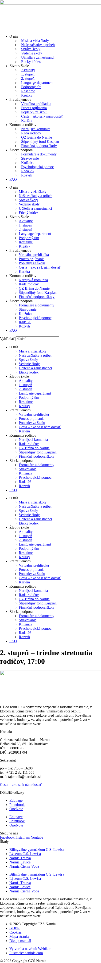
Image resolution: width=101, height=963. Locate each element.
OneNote (16, 809)
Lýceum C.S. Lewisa (25, 854)
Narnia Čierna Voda (24, 866)
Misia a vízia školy (35, 41)
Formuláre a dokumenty (39, 154)
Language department (37, 83)
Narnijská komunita (35, 129)
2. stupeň (28, 78)
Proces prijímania (34, 108)
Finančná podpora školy (39, 146)
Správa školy (30, 49)
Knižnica (28, 163)
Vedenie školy (31, 53)
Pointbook (17, 805)
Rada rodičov (31, 133)
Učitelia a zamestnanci (37, 57)
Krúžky (26, 95)
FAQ (13, 179)
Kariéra (26, 120)
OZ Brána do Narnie (36, 137)
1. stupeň (28, 74)
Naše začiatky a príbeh (38, 45)
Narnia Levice (20, 862)
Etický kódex (31, 62)
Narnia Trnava (20, 858)
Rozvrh (26, 175)
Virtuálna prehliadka (36, 104)
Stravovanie (30, 158)
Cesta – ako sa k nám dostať (42, 116)
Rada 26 (27, 171)
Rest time (28, 91)
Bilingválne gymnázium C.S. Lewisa (36, 850)
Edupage (16, 800)
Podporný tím (31, 87)
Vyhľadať (7, 339)
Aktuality (28, 70)
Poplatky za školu (34, 112)
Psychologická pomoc (37, 167)
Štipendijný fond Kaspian (40, 142)
